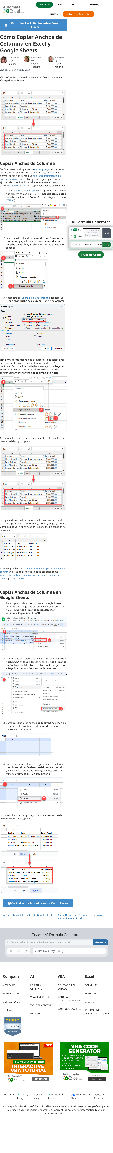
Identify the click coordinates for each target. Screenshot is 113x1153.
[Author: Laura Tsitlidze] (27, 59)
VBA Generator (39, 997)
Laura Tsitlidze (35, 65)
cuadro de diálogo (35, 297)
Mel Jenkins (12, 62)
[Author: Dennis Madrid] (51, 59)
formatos (14, 575)
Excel (75, 4)
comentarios (17, 578)
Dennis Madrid (59, 65)
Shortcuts (93, 4)
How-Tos (90, 993)
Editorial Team (12, 993)
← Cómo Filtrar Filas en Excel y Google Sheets (28, 915)
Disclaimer (9, 1094)
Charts (89, 1001)
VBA (60, 4)
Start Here (44, 4)
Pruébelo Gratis (91, 254)
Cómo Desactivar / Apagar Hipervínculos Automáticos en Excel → (80, 916)
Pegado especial (16, 185)
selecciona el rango (27, 190)
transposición (28, 575)
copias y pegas (42, 169)
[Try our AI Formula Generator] (91, 237)
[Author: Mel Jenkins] (3, 59)
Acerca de (9, 985)
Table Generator (40, 1005)
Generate (100, 942)
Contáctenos (11, 1001)
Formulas (91, 985)
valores (4, 575)
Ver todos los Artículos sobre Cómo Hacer (35, 25)
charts (54, 14)
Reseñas (8, 1010)
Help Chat (36, 1013)
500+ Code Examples (70, 1008)
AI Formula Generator (78, 14)
